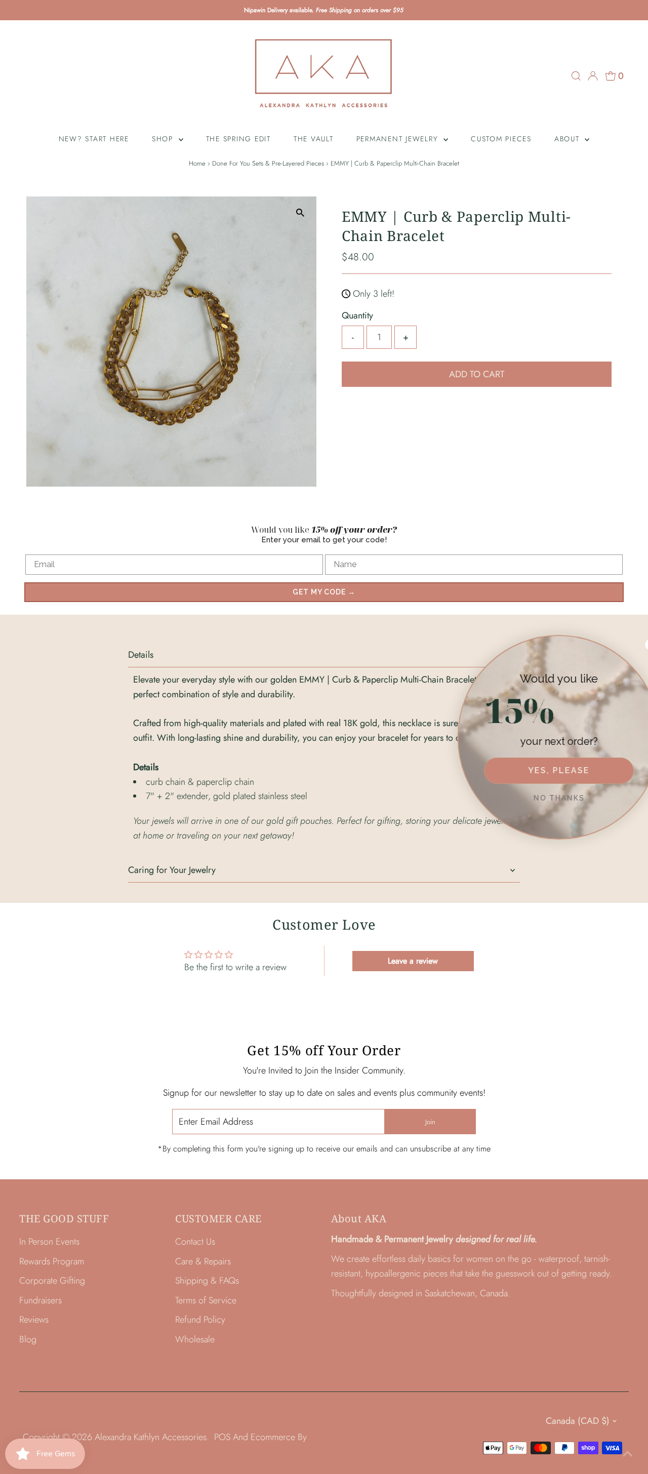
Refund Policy (200, 1319)
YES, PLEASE (547, 770)
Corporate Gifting (52, 1280)
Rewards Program (51, 1261)
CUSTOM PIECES (501, 139)
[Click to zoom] (300, 213)
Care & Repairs (203, 1261)
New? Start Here (94, 139)
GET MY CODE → (324, 592)
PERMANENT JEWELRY (398, 139)
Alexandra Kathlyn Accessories (151, 1437)
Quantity (357, 315)
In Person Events (49, 1241)
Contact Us (195, 1241)
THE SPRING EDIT (238, 139)
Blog (27, 1339)
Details (140, 654)
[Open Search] (576, 76)
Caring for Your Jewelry (172, 870)
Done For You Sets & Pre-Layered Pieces (268, 163)
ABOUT (568, 139)
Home (197, 163)
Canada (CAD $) (578, 1420)
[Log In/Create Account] (592, 76)
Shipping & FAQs (207, 1280)
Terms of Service (205, 1300)
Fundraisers (40, 1300)
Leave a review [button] (413, 961)
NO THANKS (547, 798)
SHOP (164, 139)
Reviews (34, 1319)
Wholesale (195, 1339)
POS (222, 1437)
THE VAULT (314, 139)
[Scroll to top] (628, 1454)
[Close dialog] (638, 644)
